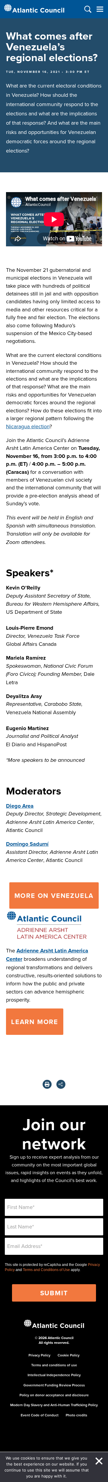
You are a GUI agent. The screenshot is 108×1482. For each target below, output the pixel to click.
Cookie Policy (69, 1355)
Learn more (34, 1021)
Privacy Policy (39, 1355)
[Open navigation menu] (100, 9)
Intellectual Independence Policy (54, 1374)
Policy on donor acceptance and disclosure (54, 1394)
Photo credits (76, 1415)
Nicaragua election (28, 426)
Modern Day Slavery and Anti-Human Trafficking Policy (54, 1404)
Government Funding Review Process (54, 1385)
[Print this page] (47, 1084)
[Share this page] (60, 1084)
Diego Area (20, 806)
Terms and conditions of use (54, 1365)
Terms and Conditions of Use (46, 1270)
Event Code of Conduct (39, 1415)
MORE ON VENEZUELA (54, 895)
